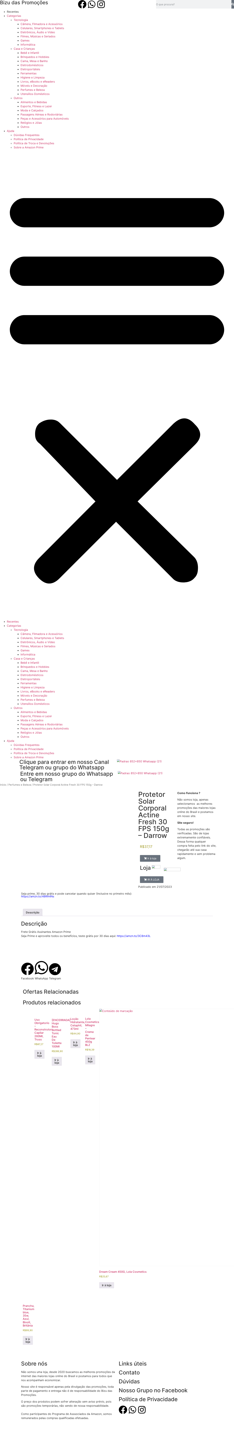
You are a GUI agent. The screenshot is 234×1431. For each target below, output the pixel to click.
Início (3, 784)
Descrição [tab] (32, 912)
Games (25, 40)
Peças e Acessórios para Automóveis (45, 118)
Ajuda (10, 131)
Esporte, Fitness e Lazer (36, 106)
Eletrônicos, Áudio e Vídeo (38, 32)
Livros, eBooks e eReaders (38, 81)
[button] (117, 384)
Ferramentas (28, 73)
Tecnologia (21, 20)
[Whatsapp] (91, 4)
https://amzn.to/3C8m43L (134, 936)
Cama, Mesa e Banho (34, 61)
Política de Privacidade (29, 139)
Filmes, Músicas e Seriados (38, 36)
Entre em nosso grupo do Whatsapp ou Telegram (66, 776)
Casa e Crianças (24, 48)
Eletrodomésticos (32, 65)
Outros (18, 98)
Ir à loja (39, 1054)
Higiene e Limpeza (33, 77)
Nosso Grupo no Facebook (153, 1390)
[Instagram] (101, 4)
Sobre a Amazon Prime (29, 147)
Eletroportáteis (30, 69)
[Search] (232, 4)
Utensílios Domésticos (35, 94)
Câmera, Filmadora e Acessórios (42, 24)
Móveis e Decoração (34, 85)
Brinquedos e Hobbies (35, 57)
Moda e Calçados (32, 110)
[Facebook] (82, 4)
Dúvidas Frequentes (26, 135)
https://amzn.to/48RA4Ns (37, 896)
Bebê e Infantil (30, 52)
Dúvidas (129, 1381)
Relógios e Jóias (31, 122)
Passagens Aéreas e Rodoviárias (42, 114)
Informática (28, 44)
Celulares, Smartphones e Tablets (42, 28)
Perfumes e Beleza (33, 89)
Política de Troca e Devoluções (34, 143)
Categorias (14, 15)
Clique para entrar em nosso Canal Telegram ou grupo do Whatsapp (64, 765)
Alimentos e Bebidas (34, 102)
